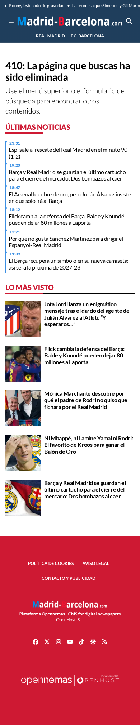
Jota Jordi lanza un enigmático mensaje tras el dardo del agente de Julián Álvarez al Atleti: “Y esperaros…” (87, 314)
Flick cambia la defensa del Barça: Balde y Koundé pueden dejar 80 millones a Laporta (66, 219)
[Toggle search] (129, 21)
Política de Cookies (51, 563)
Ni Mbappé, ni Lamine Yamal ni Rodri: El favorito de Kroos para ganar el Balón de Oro (88, 445)
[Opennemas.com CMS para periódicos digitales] (70, 687)
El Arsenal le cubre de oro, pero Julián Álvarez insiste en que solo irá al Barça (70, 197)
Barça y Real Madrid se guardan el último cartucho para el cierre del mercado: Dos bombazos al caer (67, 175)
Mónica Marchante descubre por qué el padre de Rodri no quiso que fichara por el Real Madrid (85, 400)
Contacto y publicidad (68, 578)
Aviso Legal (96, 563)
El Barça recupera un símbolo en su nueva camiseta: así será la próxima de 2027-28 (69, 263)
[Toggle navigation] (11, 21)
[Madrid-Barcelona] (70, 21)
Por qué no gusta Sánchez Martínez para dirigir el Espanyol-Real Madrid (66, 241)
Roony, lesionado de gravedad (36, 5)
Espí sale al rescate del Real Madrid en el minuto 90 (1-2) (68, 152)
